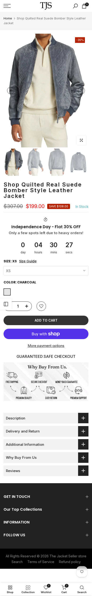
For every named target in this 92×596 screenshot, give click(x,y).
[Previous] (10, 90)
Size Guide (28, 261)
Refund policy (70, 562)
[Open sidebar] (6, 304)
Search (17, 562)
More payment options (46, 345)
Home (8, 18)
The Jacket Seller (63, 556)
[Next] (81, 90)
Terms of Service (40, 562)
